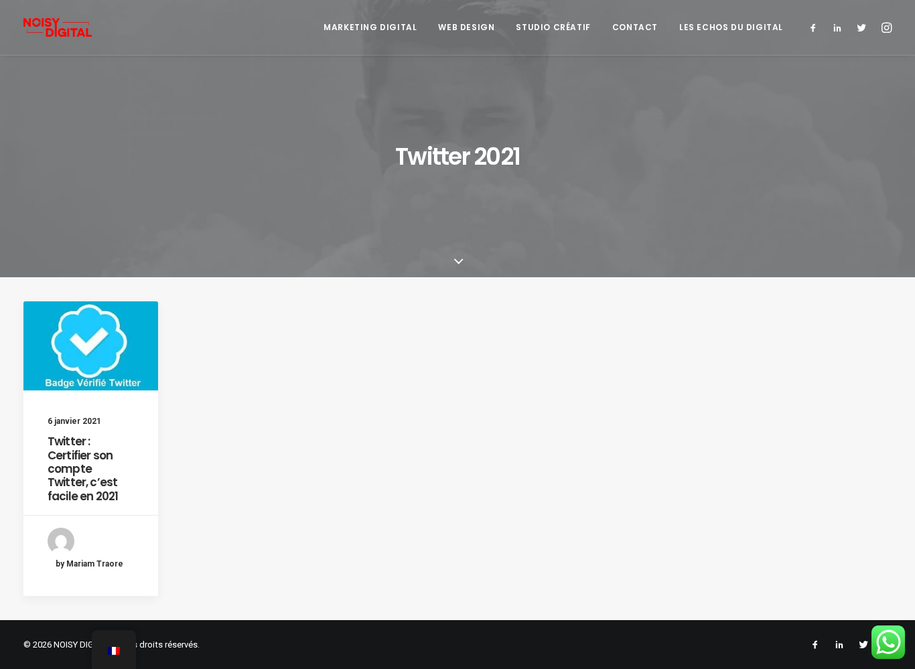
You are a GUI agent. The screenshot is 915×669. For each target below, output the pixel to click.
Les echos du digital (731, 27)
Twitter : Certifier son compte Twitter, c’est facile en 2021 (83, 468)
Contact (635, 27)
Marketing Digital (370, 27)
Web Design (466, 27)
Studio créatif (553, 27)
